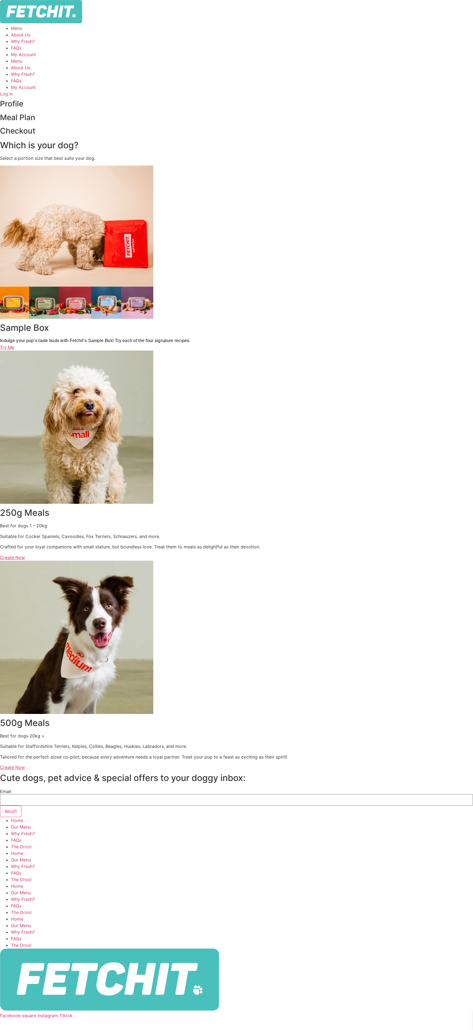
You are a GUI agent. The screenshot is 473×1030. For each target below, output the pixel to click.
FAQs (16, 48)
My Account (23, 54)
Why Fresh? (23, 41)
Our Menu (21, 827)
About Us (20, 34)
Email (5, 791)
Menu (16, 28)
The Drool (21, 846)
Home (17, 820)
